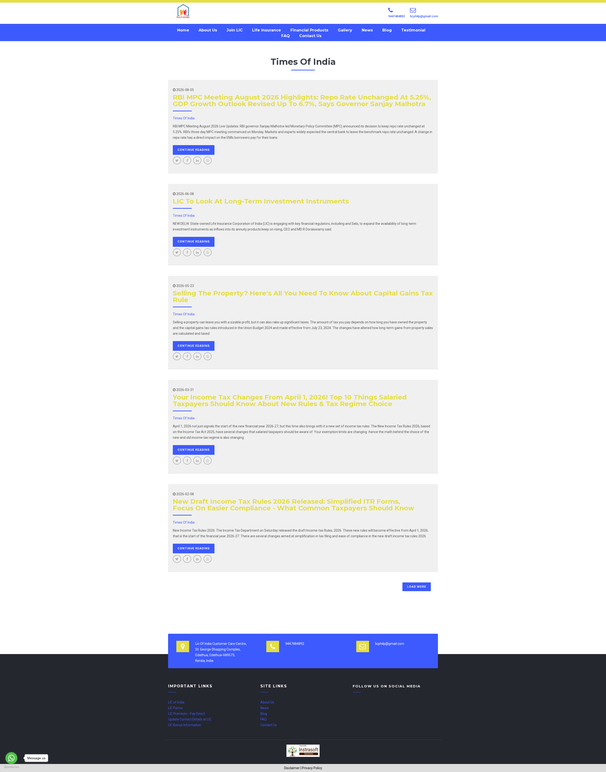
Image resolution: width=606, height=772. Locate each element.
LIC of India (176, 702)
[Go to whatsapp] (11, 758)
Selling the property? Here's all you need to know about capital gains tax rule (303, 296)
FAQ (285, 36)
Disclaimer (292, 768)
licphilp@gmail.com (424, 16)
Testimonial (413, 30)
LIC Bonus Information (184, 725)
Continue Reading (194, 150)
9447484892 (396, 16)
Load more (416, 586)
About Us (208, 30)
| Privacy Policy (311, 768)
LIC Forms (175, 708)
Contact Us (310, 36)
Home (183, 30)
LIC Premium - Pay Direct (186, 714)
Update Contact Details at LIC (189, 719)
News (367, 30)
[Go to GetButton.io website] (11, 767)
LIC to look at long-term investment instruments (261, 201)
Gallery (345, 30)
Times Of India (184, 118)
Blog (387, 30)
